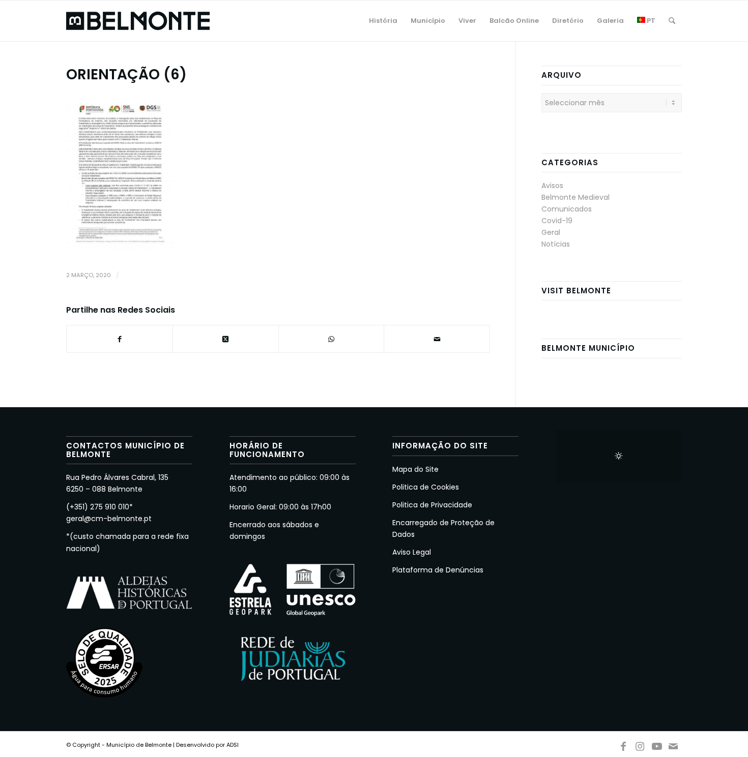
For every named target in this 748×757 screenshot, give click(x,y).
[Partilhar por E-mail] (437, 338)
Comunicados (566, 209)
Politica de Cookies (425, 487)
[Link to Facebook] (623, 744)
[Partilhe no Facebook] (119, 338)
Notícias (555, 244)
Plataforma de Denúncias (437, 570)
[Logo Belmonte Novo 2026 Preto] (138, 21)
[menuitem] (383, 21)
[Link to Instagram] (640, 744)
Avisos (552, 185)
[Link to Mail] (673, 744)
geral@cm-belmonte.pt (109, 518)
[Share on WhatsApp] (331, 338)
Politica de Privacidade (432, 505)
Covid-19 (556, 221)
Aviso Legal (411, 552)
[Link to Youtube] (657, 744)
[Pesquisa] (672, 21)
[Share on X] (225, 338)
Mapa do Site (415, 469)
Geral (550, 232)
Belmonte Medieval (575, 197)
